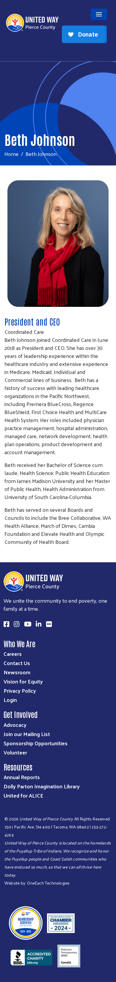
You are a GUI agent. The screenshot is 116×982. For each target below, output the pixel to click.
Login (10, 699)
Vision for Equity (23, 681)
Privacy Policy (20, 690)
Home (11, 154)
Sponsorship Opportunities (36, 743)
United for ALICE (23, 795)
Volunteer (15, 752)
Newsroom (17, 672)
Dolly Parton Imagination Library (42, 786)
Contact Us (17, 662)
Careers (13, 653)
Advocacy (15, 724)
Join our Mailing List (27, 733)
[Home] (58, 0)
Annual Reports (22, 777)
